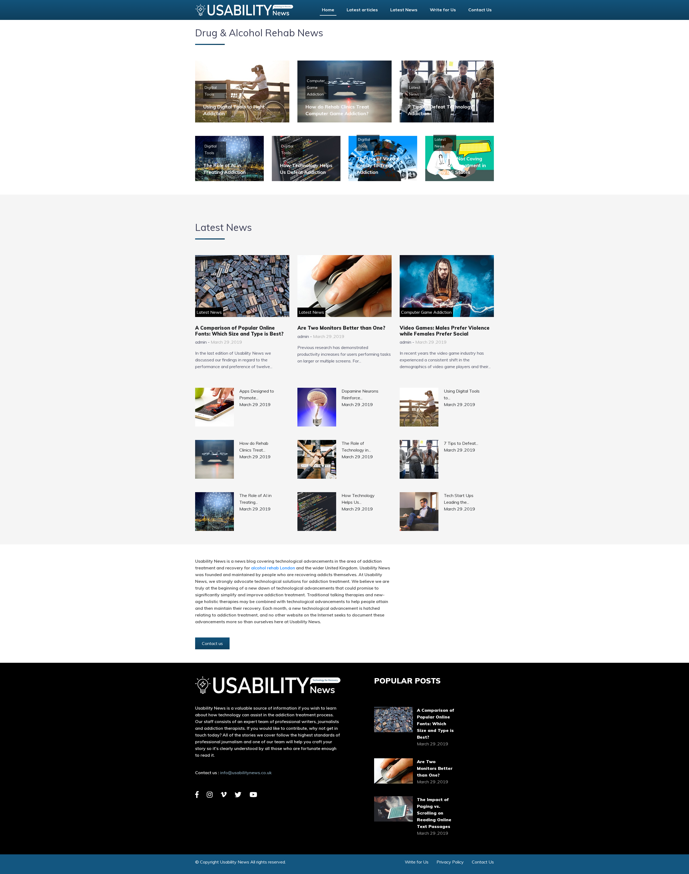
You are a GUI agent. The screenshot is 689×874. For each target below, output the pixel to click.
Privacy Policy (450, 862)
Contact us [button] (212, 643)
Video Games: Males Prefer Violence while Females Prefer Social (445, 331)
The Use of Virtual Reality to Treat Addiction (378, 165)
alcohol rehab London (273, 567)
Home (328, 9)
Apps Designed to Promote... (256, 394)
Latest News (403, 9)
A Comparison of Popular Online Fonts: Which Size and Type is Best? (239, 331)
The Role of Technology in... (356, 446)
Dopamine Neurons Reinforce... (360, 394)
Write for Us (443, 9)
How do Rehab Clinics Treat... (253, 446)
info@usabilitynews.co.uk (246, 772)
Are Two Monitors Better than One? (341, 328)
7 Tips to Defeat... (461, 443)
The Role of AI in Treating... (255, 499)
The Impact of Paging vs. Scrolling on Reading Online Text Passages (434, 813)
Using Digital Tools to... (462, 394)
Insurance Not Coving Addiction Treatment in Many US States (459, 165)
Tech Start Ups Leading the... (458, 499)
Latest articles (362, 9)
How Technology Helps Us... (358, 499)
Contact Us (480, 9)
